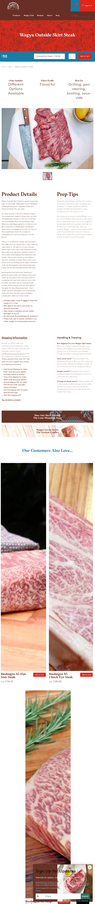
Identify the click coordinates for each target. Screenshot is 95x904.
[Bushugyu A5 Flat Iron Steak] (23, 567)
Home (4, 66)
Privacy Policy (79, 888)
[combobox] (40, 896)
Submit (85, 896)
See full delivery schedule (11, 400)
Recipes (40, 15)
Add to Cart (84, 56)
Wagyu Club (29, 15)
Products (16, 15)
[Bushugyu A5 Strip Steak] (48, 794)
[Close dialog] (90, 867)
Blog (57, 15)
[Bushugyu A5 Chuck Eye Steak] (71, 567)
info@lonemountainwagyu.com (14, 353)
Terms (38, 891)
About (49, 15)
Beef (10, 66)
